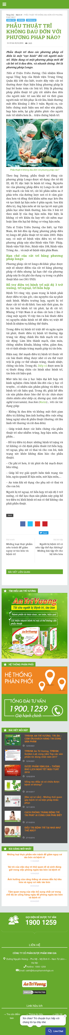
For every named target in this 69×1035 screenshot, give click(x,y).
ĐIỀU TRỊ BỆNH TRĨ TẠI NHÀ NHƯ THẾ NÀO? (43, 829)
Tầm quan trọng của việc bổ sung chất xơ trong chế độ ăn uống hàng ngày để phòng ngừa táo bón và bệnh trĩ (34, 894)
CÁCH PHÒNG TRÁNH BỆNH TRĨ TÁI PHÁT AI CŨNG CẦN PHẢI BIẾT (43, 814)
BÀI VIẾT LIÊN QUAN (19, 571)
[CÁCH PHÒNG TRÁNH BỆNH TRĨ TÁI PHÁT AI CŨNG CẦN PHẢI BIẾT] (13, 816)
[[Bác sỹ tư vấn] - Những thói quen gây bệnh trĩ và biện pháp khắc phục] (13, 801)
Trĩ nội (21, 20)
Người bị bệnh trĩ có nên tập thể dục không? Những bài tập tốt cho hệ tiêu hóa (49, 549)
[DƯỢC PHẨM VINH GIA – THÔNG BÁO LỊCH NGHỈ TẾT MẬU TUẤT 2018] (13, 770)
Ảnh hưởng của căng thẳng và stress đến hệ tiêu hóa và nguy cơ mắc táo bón (35, 880)
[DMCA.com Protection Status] (34, 993)
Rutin (42, 402)
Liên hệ (58, 1014)
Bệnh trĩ (11, 20)
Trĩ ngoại (31, 20)
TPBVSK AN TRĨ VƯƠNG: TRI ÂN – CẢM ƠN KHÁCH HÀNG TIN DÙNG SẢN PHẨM (43, 738)
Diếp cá (42, 365)
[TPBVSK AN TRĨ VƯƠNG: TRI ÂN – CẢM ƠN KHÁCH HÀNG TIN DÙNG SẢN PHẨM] (13, 739)
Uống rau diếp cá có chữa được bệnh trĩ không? (42, 783)
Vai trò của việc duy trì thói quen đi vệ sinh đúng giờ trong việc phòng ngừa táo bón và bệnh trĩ (34, 868)
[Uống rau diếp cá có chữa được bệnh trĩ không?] (13, 785)
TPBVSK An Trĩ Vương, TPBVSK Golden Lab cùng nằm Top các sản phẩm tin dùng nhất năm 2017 (44, 754)
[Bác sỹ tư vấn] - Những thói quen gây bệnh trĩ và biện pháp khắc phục (43, 799)
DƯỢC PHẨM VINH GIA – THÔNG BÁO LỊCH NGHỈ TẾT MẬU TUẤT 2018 (42, 769)
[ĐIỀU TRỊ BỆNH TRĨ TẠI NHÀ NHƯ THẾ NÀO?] (13, 831)
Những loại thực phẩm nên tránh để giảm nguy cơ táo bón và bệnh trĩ (19, 549)
